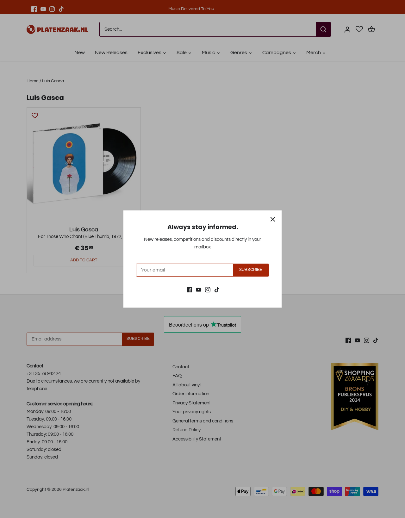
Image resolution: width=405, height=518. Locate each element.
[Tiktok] (217, 289)
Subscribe (250, 270)
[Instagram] (207, 289)
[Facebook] (189, 289)
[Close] (273, 219)
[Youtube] (198, 289)
